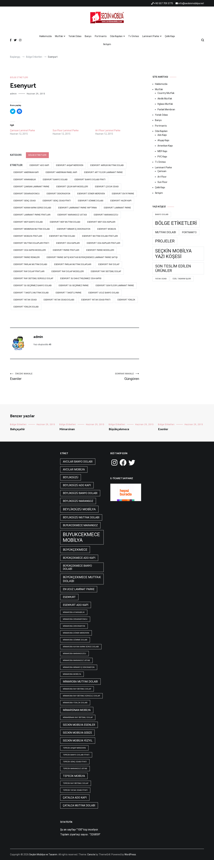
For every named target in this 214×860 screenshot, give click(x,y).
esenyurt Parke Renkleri (27, 257)
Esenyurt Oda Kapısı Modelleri (30, 250)
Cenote (91, 854)
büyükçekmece (75, 550)
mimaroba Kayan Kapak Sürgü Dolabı (81, 647)
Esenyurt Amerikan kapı (26, 172)
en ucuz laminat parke (78, 589)
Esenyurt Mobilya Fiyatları (28, 236)
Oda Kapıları (116, 36)
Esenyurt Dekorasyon (58, 193)
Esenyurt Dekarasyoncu (27, 193)
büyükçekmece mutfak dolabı (82, 579)
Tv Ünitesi (133, 36)
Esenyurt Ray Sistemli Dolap (106, 271)
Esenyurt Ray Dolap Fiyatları (29, 271)
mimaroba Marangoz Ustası (76, 660)
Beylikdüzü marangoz (78, 501)
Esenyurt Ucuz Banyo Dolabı (103, 293)
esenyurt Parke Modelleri (100, 250)
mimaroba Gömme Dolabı (75, 640)
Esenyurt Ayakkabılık (25, 179)
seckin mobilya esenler (79, 724)
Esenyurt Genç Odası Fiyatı (57, 200)
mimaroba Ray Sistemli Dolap (77, 689)
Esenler (21, 376)
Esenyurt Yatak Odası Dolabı (59, 300)
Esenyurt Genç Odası (25, 200)
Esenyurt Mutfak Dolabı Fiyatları (100, 236)
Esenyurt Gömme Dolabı (90, 200)
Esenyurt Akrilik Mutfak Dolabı (107, 165)
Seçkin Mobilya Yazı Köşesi (173, 253)
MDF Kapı (162, 151)
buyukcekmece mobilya (81, 537)
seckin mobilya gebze (77, 732)
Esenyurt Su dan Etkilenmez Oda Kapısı (80, 278)
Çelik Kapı (170, 36)
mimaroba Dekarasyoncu (75, 619)
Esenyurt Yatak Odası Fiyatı (96, 300)
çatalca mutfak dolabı (79, 805)
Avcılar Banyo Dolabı (78, 461)
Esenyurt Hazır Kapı (120, 200)
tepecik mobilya (74, 776)
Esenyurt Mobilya (106, 229)
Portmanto (101, 36)
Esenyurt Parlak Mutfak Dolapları (72, 264)
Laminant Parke (150, 36)
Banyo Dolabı (161, 214)
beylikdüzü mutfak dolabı (81, 517)
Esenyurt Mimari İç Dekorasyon (73, 229)
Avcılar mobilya (74, 469)
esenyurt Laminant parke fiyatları (32, 215)
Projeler (165, 241)
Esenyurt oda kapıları (68, 243)
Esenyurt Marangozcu (106, 215)
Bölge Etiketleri (19, 77)
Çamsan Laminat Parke (22, 130)
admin (13, 94)
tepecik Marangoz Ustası (75, 768)
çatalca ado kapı (75, 797)
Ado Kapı (162, 135)
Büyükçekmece (119, 429)
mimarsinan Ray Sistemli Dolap (78, 717)
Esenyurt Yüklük (126, 300)
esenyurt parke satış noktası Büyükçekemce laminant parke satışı (82, 257)
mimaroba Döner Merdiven (76, 633)
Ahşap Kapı (163, 140)
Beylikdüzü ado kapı (77, 485)
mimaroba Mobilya (72, 674)
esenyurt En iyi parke (123, 193)
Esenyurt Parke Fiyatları (66, 250)
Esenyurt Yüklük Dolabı (26, 307)
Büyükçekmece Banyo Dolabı (77, 567)
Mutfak (59, 36)
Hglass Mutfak (165, 104)
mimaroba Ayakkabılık (74, 612)
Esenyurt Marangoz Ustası (72, 215)
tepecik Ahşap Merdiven (74, 748)
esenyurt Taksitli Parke (68, 293)
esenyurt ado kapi (39, 165)
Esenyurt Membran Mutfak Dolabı (32, 229)
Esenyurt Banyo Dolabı (55, 179)
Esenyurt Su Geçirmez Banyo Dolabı (33, 285)
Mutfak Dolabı (165, 232)
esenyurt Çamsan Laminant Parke (31, 186)
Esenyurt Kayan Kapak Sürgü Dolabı (32, 208)
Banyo (88, 36)
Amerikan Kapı (165, 145)
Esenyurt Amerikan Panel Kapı (61, 172)
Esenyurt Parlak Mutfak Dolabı (30, 264)
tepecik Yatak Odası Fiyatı (75, 790)
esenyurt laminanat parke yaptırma (77, 208)
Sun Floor (162, 182)
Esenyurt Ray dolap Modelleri (67, 271)
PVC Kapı (162, 156)
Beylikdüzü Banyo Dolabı (80, 493)
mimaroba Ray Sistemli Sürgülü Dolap (81, 696)
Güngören (127, 376)
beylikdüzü (70, 477)
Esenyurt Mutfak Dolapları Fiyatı (31, 243)
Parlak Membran (166, 109)
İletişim (107, 44)
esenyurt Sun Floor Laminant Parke (115, 285)
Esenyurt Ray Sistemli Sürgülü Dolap (33, 278)
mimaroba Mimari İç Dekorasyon (78, 667)
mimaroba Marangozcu (74, 653)
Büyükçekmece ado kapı (79, 557)
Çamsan (161, 171)
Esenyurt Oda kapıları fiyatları (103, 243)
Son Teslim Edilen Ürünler (173, 268)
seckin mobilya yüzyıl (77, 740)
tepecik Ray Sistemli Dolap (75, 783)
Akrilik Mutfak (164, 98)
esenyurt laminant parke (117, 208)
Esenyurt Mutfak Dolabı (62, 236)
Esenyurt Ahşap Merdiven (69, 165)
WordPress (130, 854)
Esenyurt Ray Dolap (108, 264)
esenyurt (69, 597)
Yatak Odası (75, 36)
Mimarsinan (67, 429)
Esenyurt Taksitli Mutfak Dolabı (31, 293)
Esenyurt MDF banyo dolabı (28, 222)
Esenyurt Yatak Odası (25, 300)
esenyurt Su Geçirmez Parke (74, 285)
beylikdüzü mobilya (79, 509)
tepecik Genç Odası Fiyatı (75, 762)
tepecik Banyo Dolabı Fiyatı (76, 755)
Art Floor (162, 176)
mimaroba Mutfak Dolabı (80, 681)
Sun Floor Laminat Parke (66, 130)
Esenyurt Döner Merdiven (91, 193)
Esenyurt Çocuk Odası (107, 186)
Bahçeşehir (17, 429)
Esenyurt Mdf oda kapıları (101, 222)
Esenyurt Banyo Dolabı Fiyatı (90, 179)
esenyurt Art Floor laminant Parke (103, 172)
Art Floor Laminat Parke (107, 130)
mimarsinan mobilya (77, 710)
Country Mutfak (165, 93)
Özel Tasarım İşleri (182, 279)
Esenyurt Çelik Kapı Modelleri (72, 186)
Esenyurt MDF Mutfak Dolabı (65, 222)
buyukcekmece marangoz (80, 525)
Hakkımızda (45, 36)
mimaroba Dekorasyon (74, 626)
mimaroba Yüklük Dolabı (75, 703)
